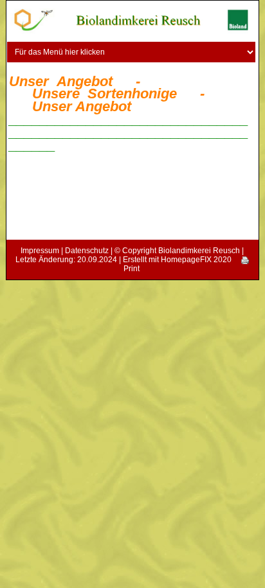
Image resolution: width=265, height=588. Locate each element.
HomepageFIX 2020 (196, 259)
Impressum (40, 250)
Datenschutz (87, 250)
